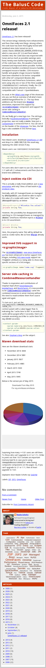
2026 (7, 591)
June (9, 633)
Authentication (30, 537)
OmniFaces (21, 479)
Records (36, 564)
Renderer (8, 566)
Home (23, 499)
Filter (8, 550)
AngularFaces (7, 288)
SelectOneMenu (35, 566)
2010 (7, 651)
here (34, 128)
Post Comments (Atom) (24, 504)
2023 (7, 599)
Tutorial (21, 572)
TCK (31, 570)
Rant (30, 564)
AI (18, 537)
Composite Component (33, 540)
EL (11, 548)
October (11, 627)
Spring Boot (36, 569)
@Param (34, 235)
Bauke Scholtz (22, 515)
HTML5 (34, 550)
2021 (7, 605)
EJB (6, 548)
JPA (39, 552)
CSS (27, 542)
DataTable (24, 544)
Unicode (30, 573)
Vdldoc (25, 577)
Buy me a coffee (20, 527)
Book (38, 537)
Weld (20, 578)
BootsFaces (23, 288)
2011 (7, 648)
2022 (7, 602)
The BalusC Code (23, 4)
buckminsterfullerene (20, 118)
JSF (9, 479)
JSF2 (14, 479)
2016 (7, 619)
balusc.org (29, 523)
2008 (7, 656)
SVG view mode (23, 257)
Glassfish (20, 550)
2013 (7, 642)
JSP (25, 554)
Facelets (31, 547)
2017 (7, 616)
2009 (7, 654)
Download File (10, 546)
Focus (13, 550)
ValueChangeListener (13, 577)
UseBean (17, 575)
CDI (7, 539)
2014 (7, 640)
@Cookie (30, 102)
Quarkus (24, 564)
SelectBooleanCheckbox (20, 566)
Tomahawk (37, 571)
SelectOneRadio (11, 568)
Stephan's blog (16, 335)
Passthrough (37, 560)
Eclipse (38, 545)
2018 (7, 613)
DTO (19, 545)
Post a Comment (9, 495)
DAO (16, 544)
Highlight (27, 550)
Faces (38, 548)
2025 (7, 594)
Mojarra (26, 557)
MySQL (34, 557)
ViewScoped (34, 577)
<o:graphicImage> (10, 107)
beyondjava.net (26, 286)
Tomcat (9, 572)
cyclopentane (7, 123)
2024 (7, 597)
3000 (7, 588)
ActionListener (11, 537)
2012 (7, 645)
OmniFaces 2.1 (8, 36)
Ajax (22, 537)
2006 (7, 662)
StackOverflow (11, 570)
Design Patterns (35, 544)
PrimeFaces (16, 564)
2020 (7, 608)
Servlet (21, 568)
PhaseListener (24, 562)
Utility (24, 575)
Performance (10, 562)
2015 (7, 622)
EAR (31, 545)
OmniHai (26, 560)
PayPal (38, 527)
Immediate (9, 552)
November (12, 624)
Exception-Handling (19, 548)
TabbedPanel (24, 570)
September (12, 630)
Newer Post (7, 499)
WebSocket (13, 579)
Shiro (28, 568)
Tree (15, 572)
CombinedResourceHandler (14, 112)
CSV (32, 542)
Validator (32, 574)
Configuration (11, 542)
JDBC (34, 552)
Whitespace (26, 578)
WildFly (34, 579)
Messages (20, 557)
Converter (21, 542)
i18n (39, 550)
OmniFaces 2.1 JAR (34, 140)
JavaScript (25, 552)
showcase (24, 126)
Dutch (25, 545)
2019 (7, 611)
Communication (17, 540)
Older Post (39, 499)
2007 (7, 659)
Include (16, 552)
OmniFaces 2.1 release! (17, 635)
